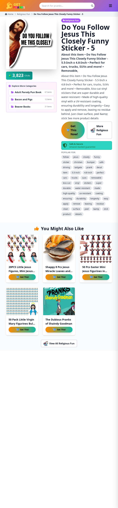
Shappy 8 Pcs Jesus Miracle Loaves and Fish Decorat (57, 271)
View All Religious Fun (62, 343)
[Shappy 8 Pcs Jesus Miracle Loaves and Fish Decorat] (59, 249)
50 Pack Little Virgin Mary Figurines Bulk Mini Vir (21, 323)
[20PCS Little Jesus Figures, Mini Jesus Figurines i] (22, 249)
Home (10, 14)
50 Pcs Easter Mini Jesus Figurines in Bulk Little (93, 271)
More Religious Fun (102, 130)
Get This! (24, 277)
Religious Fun (23, 14)
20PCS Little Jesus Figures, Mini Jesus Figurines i (21, 271)
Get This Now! (74, 130)
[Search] (92, 6)
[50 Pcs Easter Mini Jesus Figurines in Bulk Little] (96, 249)
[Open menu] (110, 6)
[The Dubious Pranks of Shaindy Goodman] (59, 301)
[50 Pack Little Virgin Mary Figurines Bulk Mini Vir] (22, 301)
